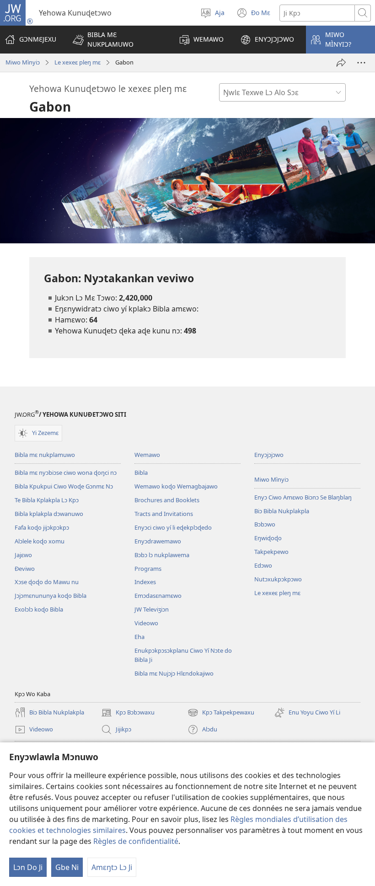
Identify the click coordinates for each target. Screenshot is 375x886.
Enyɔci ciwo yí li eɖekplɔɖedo (173, 527)
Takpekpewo (271, 552)
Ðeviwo (25, 568)
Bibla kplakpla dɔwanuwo (49, 514)
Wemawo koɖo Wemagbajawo (176, 486)
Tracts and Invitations (163, 514)
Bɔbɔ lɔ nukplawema (161, 555)
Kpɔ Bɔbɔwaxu (128, 713)
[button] (117, 40)
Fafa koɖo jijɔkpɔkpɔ (42, 527)
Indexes (145, 582)
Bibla (141, 472)
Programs (147, 568)
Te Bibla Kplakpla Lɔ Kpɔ (47, 500)
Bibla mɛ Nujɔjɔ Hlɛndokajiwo (174, 673)
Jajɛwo (23, 555)
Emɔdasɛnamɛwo (158, 595)
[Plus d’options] (361, 63)
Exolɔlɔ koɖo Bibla (39, 609)
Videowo (146, 623)
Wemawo (147, 455)
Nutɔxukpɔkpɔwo (278, 579)
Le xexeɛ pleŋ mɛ (77, 62)
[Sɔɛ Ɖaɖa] (341, 63)
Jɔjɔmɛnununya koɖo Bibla (50, 595)
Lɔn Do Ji (28, 867)
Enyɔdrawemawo (157, 541)
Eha (139, 637)
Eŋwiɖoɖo (268, 538)
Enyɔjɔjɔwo (269, 455)
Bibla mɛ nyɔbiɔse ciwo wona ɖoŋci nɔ (66, 472)
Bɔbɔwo (264, 524)
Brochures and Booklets (166, 500)
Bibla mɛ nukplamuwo (45, 455)
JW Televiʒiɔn (151, 609)
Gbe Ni (67, 867)
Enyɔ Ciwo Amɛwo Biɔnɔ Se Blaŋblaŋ (303, 497)
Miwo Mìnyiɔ (22, 62)
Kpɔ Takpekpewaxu (221, 713)
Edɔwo (263, 565)
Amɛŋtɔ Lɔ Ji (111, 867)
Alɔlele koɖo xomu (39, 541)
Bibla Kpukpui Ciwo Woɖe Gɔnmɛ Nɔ (64, 486)
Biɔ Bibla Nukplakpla (281, 511)
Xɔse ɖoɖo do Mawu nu (47, 582)
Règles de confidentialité (135, 841)
